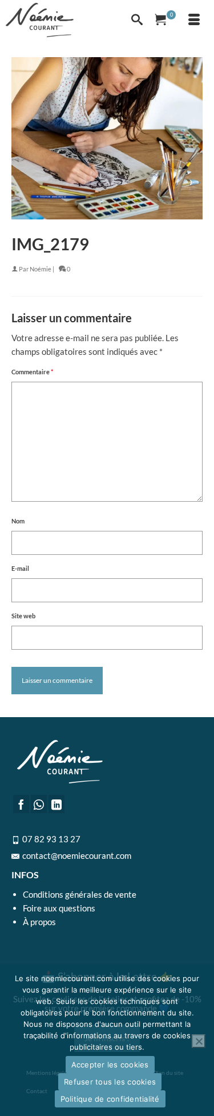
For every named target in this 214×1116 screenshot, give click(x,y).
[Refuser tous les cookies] (198, 1041)
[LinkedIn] (56, 804)
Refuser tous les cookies (110, 1081)
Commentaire (32, 371)
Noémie (40, 269)
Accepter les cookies (110, 1064)
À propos (39, 922)
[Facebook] (21, 804)
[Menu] (194, 20)
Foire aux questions (59, 908)
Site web (23, 615)
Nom (18, 521)
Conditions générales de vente (79, 894)
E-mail (20, 568)
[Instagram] (39, 804)
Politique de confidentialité (110, 1098)
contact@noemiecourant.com (76, 855)
